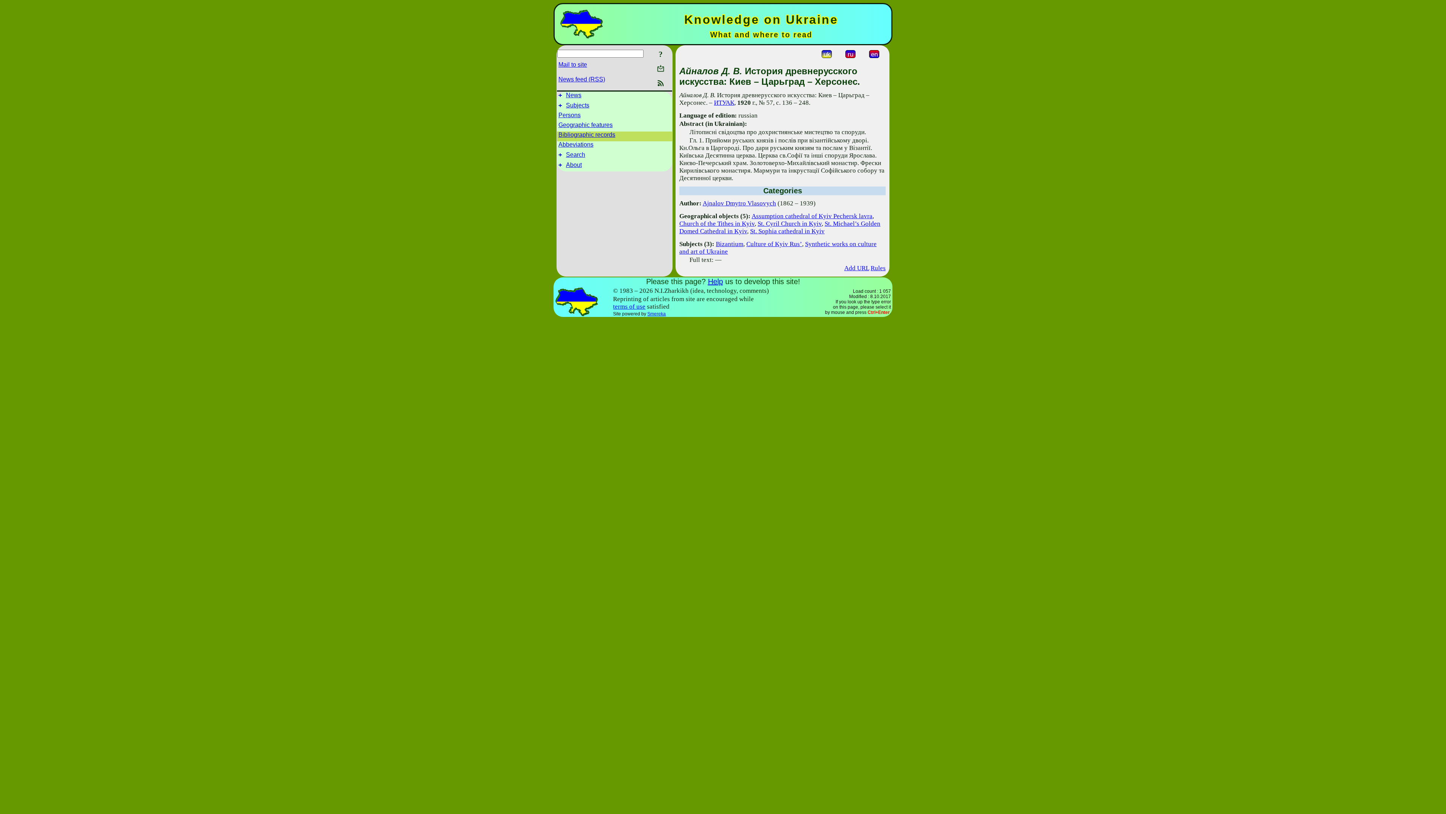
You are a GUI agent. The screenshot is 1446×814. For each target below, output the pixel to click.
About (574, 165)
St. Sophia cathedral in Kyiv (787, 231)
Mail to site (572, 64)
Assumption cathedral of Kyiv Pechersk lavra (812, 216)
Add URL (856, 268)
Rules (878, 268)
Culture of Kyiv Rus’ (774, 244)
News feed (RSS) (581, 79)
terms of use (629, 306)
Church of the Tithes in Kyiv (717, 223)
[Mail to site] (661, 68)
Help (715, 281)
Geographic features (585, 125)
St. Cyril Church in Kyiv (790, 223)
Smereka (656, 314)
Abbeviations (575, 144)
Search (575, 154)
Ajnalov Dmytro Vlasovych (739, 203)
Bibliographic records (586, 135)
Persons (569, 115)
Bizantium (729, 244)
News (573, 95)
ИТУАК (724, 102)
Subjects (577, 105)
